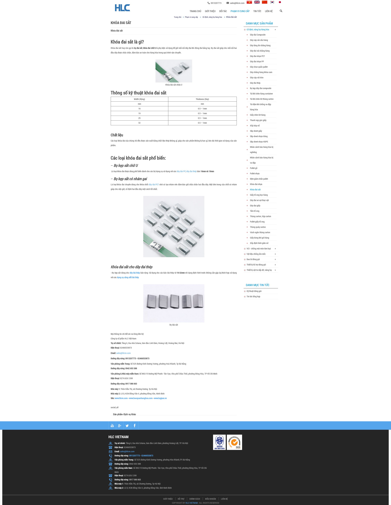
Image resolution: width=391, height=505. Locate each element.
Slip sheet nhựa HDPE (259, 141)
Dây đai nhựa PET (257, 56)
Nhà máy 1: (119, 483)
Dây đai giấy (255, 205)
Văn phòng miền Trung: (124, 459)
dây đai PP (181, 171)
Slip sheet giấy (256, 130)
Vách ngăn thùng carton (260, 232)
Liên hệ (269, 11)
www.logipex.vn (160, 398)
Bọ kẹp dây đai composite (260, 88)
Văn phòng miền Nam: (124, 467)
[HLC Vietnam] (128, 6)
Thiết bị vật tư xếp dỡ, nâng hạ (259, 269)
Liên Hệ (224, 498)
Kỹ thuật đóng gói (254, 291)
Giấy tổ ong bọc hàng (259, 194)
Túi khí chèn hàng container (261, 93)
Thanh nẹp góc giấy (258, 120)
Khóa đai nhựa (256, 184)
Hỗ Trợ (181, 498)
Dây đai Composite (257, 34)
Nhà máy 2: (119, 487)
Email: (113, 353)
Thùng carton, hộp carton (260, 216)
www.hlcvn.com (121, 398)
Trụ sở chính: (120, 443)
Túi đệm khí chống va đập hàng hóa (260, 107)
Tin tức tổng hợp (253, 296)
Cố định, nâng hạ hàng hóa (212, 17)
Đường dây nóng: (118, 358)
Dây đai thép (255, 82)
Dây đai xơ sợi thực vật (259, 200)
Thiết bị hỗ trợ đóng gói (256, 264)
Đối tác (223, 11)
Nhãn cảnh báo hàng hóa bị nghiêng (261, 149)
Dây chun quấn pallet (259, 66)
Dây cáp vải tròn (256, 77)
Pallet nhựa (254, 173)
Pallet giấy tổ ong (257, 221)
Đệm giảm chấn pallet (259, 178)
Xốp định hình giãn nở (259, 243)
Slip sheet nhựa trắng (259, 136)
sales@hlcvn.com (237, 3)
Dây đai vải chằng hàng (260, 50)
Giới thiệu (210, 11)
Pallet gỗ (253, 168)
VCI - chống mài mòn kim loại (259, 248)
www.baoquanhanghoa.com (140, 398)
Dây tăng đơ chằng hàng (260, 45)
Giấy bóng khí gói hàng (259, 237)
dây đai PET (154, 184)
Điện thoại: (115, 378)
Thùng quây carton (258, 226)
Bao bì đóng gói (253, 259)
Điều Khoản (210, 498)
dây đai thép (191, 171)
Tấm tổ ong (254, 210)
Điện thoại (115, 347)
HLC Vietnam (192, 502)
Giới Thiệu (168, 498)
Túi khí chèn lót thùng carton (262, 98)
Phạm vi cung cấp (240, 11)
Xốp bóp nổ (255, 125)
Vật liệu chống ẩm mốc (256, 253)
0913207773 (216, 3)
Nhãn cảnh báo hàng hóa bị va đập (261, 160)
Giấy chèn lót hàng (257, 114)
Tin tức (257, 11)
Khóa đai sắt (255, 189)
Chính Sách (194, 498)
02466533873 (147, 455)
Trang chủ (195, 11)
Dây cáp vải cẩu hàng (259, 40)
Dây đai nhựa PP (257, 61)
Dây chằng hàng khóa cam (261, 72)
